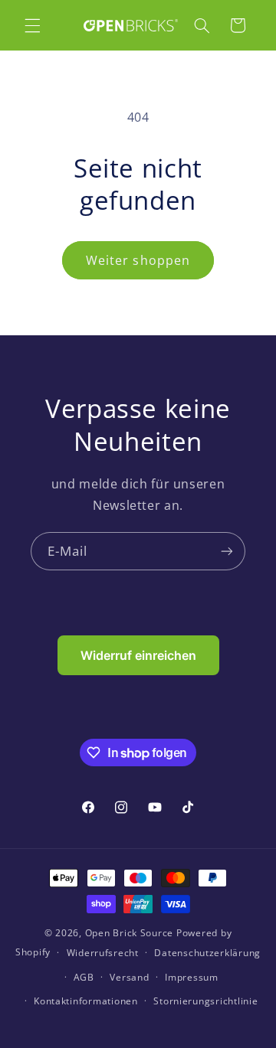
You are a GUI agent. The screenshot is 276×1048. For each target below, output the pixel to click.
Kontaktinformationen (86, 1001)
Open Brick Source (129, 933)
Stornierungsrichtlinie (205, 1001)
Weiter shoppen (138, 260)
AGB (84, 977)
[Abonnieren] (227, 551)
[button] (32, 25)
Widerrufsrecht (103, 952)
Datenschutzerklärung (207, 952)
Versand (129, 977)
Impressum (192, 977)
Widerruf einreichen (138, 655)
